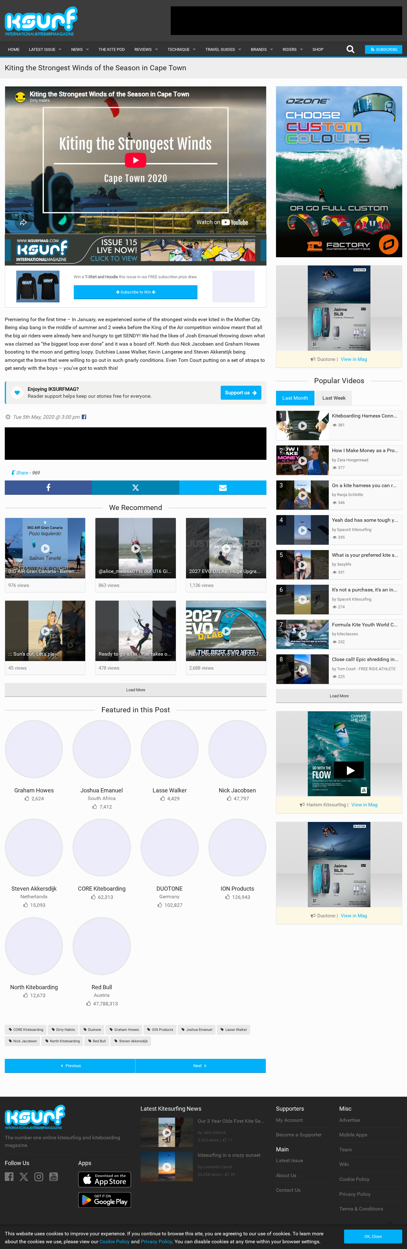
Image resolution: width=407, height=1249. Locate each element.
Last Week (334, 398)
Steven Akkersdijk (34, 888)
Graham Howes (34, 790)
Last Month (295, 398)
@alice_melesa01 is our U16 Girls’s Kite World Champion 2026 (137, 571)
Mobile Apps (353, 1135)
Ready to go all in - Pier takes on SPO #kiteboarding (137, 654)
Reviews (143, 49)
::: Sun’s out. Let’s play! (33, 654)
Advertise (349, 1120)
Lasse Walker (170, 790)
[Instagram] (39, 1179)
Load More (135, 689)
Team (345, 1150)
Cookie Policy (354, 1179)
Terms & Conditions (361, 1209)
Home (13, 49)
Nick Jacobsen (237, 790)
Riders (290, 49)
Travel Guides (220, 49)
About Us (286, 1175)
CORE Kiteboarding (102, 888)
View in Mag (354, 359)
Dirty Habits (65, 1030)
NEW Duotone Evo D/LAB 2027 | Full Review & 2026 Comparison (227, 654)
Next (198, 1065)
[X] (24, 1179)
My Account (289, 1120)
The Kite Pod (112, 49)
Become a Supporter (298, 1135)
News (77, 49)
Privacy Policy (355, 1194)
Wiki (344, 1164)
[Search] (350, 49)
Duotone (94, 1030)
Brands (259, 49)
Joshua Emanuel (101, 790)
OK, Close (373, 1236)
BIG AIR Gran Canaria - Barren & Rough (46, 571)
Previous (73, 1065)
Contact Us (288, 1190)
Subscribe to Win (136, 292)
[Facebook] (10, 1179)
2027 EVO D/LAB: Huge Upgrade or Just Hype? (227, 571)
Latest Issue (42, 49)
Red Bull (102, 987)
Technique (179, 49)
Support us (237, 393)
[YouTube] (53, 1179)
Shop (318, 49)
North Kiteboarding (34, 987)
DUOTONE (169, 888)
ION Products (237, 888)
